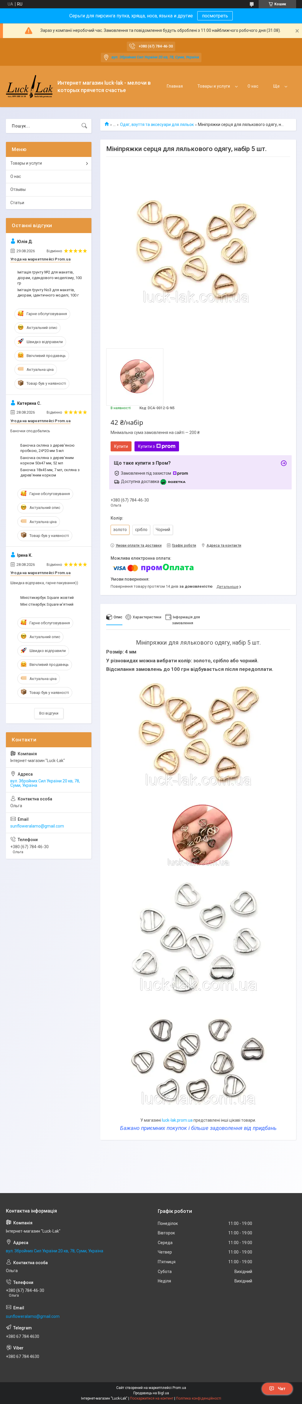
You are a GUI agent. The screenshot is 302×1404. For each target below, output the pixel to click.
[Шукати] (84, 126)
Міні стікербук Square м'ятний (46, 604)
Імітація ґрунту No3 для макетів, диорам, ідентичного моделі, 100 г (48, 292)
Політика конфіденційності (198, 1398)
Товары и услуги (214, 86)
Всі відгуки (48, 713)
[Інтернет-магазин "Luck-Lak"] (29, 86)
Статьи (17, 202)
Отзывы (18, 189)
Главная (175, 86)
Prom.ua (179, 1388)
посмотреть (215, 16)
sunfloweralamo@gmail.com (37, 826)
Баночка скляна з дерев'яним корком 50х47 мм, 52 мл (47, 460)
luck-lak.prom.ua (177, 1120)
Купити (121, 446)
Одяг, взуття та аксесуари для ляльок (157, 124)
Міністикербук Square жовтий (47, 597)
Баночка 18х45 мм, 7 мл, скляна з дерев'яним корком (50, 472)
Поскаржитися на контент (151, 1398)
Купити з (146, 446)
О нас (252, 86)
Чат (281, 1388)
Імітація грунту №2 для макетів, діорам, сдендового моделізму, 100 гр (49, 277)
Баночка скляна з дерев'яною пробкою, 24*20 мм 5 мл (47, 448)
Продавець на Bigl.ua (151, 1393)
